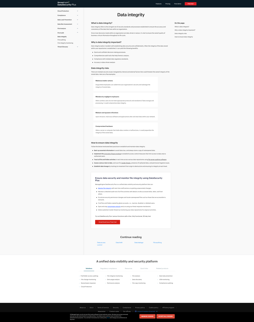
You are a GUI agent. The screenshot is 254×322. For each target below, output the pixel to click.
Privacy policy (140, 307)
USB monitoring (164, 279)
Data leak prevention (166, 276)
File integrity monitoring (65, 43)
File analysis (136, 276)
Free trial (190, 4)
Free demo (177, 4)
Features (159, 4)
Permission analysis (113, 283)
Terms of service (103, 307)
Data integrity (62, 36)
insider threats (126, 163)
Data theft (119, 242)
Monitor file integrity (104, 188)
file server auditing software (157, 159)
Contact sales (114, 311)
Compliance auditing (166, 283)
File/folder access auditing (89, 276)
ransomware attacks (114, 206)
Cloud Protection (86, 286)
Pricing (167, 4)
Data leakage (138, 242)
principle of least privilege (112, 154)
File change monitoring (88, 279)
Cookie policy (153, 307)
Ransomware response (88, 283)
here (108, 317)
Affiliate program (168, 307)
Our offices (127, 311)
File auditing (62, 40)
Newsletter (101, 311)
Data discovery (137, 279)
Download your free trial (107, 222)
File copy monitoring (138, 283)
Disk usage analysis (113, 279)
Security (116, 307)
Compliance (127, 307)
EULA (91, 307)
